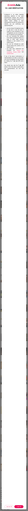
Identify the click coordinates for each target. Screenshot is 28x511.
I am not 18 (9, 506)
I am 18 (19, 506)
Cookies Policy (10, 53)
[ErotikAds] (14, 5)
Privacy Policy (17, 51)
